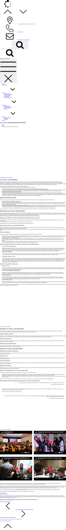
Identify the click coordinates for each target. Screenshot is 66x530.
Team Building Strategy (8, 97)
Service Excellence (7, 95)
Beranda (3, 83)
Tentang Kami (4, 84)
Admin (3, 177)
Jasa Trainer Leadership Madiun (5, 501)
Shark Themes (8, 520)
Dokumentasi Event (7, 117)
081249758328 (50, 378)
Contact (3, 120)
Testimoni (5, 119)
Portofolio (3, 116)
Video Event (6, 118)
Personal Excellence (7, 93)
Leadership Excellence (7, 94)
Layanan (3, 92)
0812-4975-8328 (20, 31)
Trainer (1, 177)
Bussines (5, 108)
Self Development (7, 106)
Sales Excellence (7, 96)
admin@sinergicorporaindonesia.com (24, 39)
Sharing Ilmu (4, 105)
